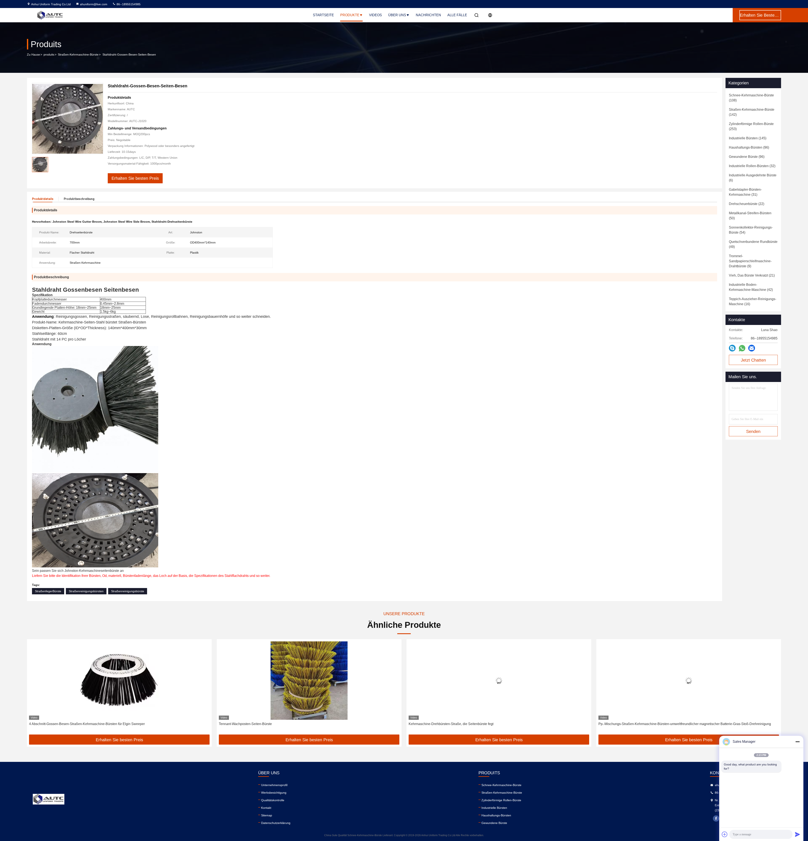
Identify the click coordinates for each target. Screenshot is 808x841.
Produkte (349, 15)
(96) (749, 147)
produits (49, 54)
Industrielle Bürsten (494, 807)
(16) (752, 301)
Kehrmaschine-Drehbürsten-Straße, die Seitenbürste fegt (429, 724)
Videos (375, 15)
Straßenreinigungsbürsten (86, 591)
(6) (752, 177)
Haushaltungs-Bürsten (496, 815)
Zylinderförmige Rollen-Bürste (501, 800)
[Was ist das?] (742, 348)
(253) (751, 126)
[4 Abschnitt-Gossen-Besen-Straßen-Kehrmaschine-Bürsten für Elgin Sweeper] (98, 680)
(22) (746, 204)
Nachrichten (428, 15)
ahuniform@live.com (93, 4)
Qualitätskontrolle (272, 800)
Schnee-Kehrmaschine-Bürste (501, 785)
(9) (750, 261)
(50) (750, 215)
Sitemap (266, 815)
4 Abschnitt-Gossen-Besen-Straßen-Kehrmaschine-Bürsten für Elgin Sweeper (65, 724)
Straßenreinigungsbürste (127, 591)
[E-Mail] (751, 348)
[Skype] (732, 348)
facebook (716, 818)
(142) (751, 112)
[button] (34, 688)
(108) (751, 97)
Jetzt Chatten (753, 360)
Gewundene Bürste (494, 823)
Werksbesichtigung (273, 792)
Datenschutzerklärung (275, 823)
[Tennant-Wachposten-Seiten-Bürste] (287, 680)
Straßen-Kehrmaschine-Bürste (78, 54)
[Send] (797, 834)
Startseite (323, 15)
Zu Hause (33, 54)
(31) (745, 192)
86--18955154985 (128, 4)
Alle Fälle (457, 15)
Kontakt (266, 807)
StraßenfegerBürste (48, 591)
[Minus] (797, 741)
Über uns (397, 15)
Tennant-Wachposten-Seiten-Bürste (223, 724)
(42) (751, 287)
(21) (752, 275)
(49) (753, 244)
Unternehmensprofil (274, 785)
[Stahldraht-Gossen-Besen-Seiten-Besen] (67, 118)
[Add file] (725, 834)
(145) (747, 138)
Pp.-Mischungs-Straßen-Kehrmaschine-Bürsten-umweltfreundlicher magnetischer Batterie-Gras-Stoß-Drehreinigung (663, 724)
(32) (752, 166)
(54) (751, 230)
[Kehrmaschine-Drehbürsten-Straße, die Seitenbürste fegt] (477, 680)
